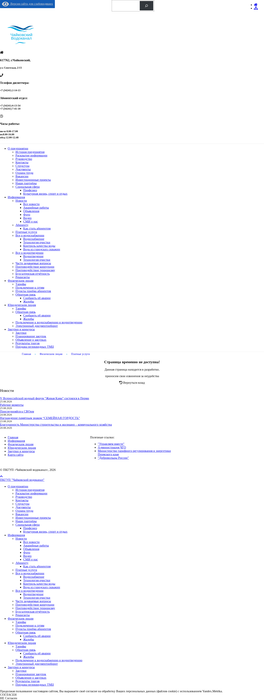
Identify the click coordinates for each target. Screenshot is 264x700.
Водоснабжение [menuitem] (33, 576)
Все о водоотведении (29, 252)
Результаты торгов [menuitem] (27, 681)
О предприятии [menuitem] (18, 486)
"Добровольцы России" (113, 457)
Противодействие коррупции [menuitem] (34, 604)
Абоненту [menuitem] (21, 563)
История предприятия (29, 152)
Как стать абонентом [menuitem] (37, 566)
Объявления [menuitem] (31, 549)
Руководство (23, 159)
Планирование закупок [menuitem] (30, 674)
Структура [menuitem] (22, 503)
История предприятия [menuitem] (29, 490)
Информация (16, 197)
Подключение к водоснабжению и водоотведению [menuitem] (48, 660)
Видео (27, 218)
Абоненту (21, 225)
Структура (22, 166)
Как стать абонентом (37, 228)
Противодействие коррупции (34, 266)
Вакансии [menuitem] (21, 514)
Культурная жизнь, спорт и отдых (45, 193)
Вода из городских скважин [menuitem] (41, 587)
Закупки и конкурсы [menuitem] (21, 667)
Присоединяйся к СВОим (17, 411)
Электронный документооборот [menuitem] (36, 663)
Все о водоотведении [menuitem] (29, 590)
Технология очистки (36, 242)
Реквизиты (22, 277)
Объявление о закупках (30, 339)
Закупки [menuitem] (20, 670)
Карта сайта (15, 454)
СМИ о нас (30, 221)
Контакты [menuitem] (21, 500)
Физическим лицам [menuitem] (20, 618)
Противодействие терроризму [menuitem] (35, 608)
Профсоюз (30, 190)
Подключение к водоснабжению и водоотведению (48, 322)
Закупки (20, 332)
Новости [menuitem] (21, 538)
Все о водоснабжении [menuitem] (29, 573)
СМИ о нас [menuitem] (30, 559)
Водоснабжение (33, 239)
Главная (13, 437)
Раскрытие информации (31, 155)
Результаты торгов (27, 343)
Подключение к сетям (29, 287)
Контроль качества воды (39, 246)
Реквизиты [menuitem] (22, 615)
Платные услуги (26, 232)
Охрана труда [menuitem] (24, 510)
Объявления (31, 211)
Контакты (21, 162)
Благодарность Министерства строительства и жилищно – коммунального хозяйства (56, 424)
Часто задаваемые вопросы (33, 263)
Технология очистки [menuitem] (36, 580)
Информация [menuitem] (16, 535)
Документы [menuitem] (23, 507)
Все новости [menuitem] (31, 542)
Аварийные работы (36, 207)
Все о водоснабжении (29, 235)
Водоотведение (33, 256)
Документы (23, 169)
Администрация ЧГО (112, 447)
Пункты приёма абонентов (33, 291)
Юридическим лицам (22, 305)
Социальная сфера (27, 186)
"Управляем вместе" (111, 444)
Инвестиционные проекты (33, 179)
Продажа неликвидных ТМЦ (34, 346)
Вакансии (21, 176)
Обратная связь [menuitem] (25, 632)
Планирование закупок (30, 336)
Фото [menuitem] (26, 552)
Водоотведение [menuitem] (33, 594)
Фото (26, 214)
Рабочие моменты (12, 405)
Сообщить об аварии (37, 298)
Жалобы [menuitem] (28, 639)
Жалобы (28, 301)
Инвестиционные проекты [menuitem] (33, 517)
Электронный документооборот (36, 325)
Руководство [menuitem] (23, 496)
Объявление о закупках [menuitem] (30, 677)
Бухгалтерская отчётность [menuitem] (32, 611)
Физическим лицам (20, 280)
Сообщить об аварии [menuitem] (37, 636)
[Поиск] (146, 5)
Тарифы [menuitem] (20, 622)
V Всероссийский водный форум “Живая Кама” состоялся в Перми (44, 398)
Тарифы (20, 284)
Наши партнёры (26, 183)
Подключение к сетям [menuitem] (29, 625)
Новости (21, 200)
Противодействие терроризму (35, 270)
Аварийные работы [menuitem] (36, 545)
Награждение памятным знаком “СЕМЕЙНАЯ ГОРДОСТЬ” (40, 418)
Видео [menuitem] (27, 556)
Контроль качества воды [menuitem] (39, 583)
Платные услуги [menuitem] (26, 570)
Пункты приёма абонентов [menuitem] (33, 629)
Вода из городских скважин (41, 249)
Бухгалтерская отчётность (32, 273)
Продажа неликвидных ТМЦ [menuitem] (34, 684)
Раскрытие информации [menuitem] (31, 493)
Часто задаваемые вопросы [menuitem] (33, 601)
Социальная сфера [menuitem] (27, 524)
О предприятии (18, 148)
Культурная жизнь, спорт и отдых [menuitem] (45, 531)
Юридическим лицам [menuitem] (22, 643)
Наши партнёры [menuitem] (26, 521)
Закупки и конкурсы (21, 329)
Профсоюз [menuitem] (30, 528)
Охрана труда (24, 172)
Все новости (31, 204)
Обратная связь (25, 294)
